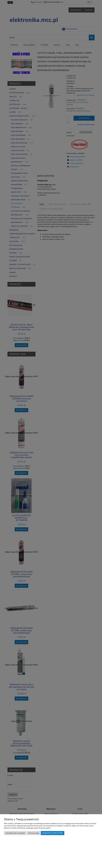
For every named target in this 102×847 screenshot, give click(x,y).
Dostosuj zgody (33, 833)
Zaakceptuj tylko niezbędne (15, 833)
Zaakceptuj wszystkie (52, 833)
